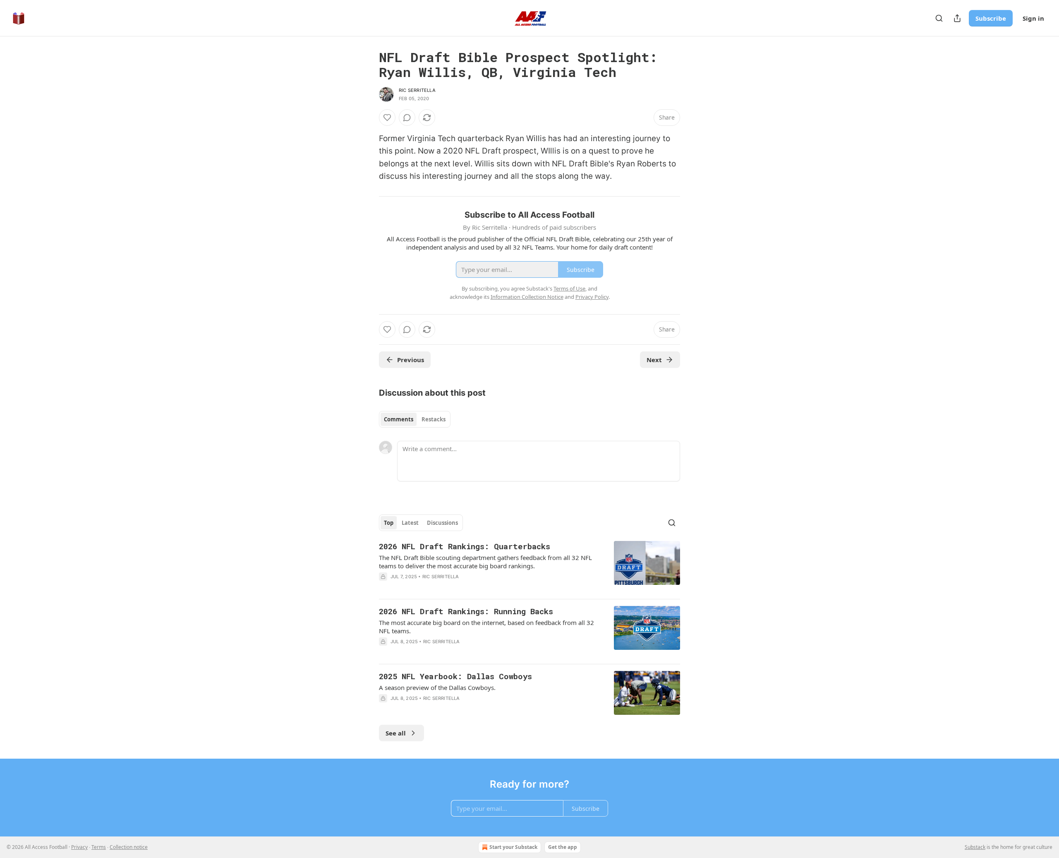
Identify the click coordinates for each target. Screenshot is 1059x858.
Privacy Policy (592, 296)
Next (654, 360)
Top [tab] (388, 522)
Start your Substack (513, 847)
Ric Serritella (417, 90)
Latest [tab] (410, 522)
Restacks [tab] (434, 419)
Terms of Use (569, 288)
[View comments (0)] (407, 117)
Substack (975, 847)
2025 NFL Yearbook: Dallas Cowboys (455, 676)
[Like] (387, 117)
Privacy (79, 847)
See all (396, 733)
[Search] (939, 18)
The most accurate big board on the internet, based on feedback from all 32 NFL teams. (486, 626)
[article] (529, 567)
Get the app (562, 847)
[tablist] (414, 419)
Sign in (1033, 18)
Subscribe (990, 18)
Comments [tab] (398, 419)
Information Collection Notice (527, 296)
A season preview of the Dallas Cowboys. (437, 687)
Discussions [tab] (442, 522)
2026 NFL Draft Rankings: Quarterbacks (464, 546)
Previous (410, 360)
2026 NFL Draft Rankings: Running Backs (466, 611)
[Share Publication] (957, 18)
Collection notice (129, 847)
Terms (98, 847)
